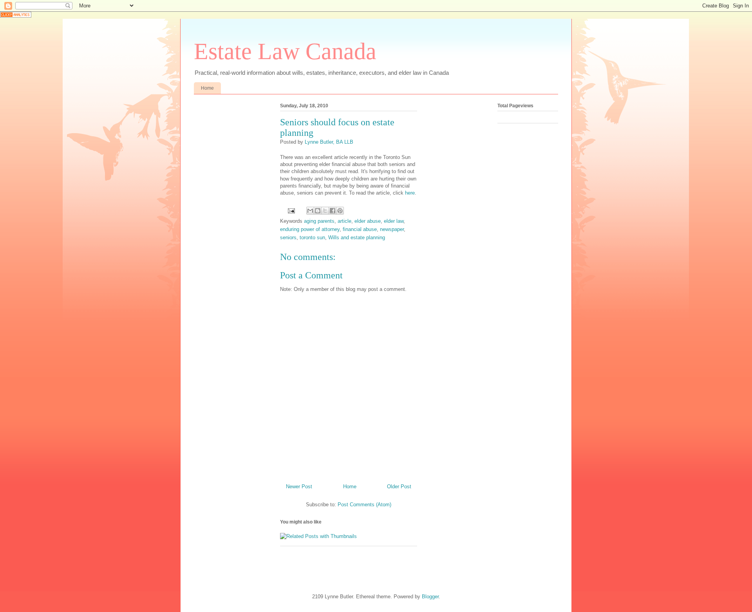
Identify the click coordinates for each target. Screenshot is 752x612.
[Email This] (310, 211)
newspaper (392, 229)
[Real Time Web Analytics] (15, 16)
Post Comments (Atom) (364, 504)
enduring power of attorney (310, 229)
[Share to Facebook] (332, 211)
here (410, 193)
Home (207, 88)
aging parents (319, 221)
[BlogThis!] (318, 211)
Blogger (430, 596)
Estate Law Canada (285, 51)
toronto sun (312, 237)
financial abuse (360, 229)
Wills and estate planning (356, 237)
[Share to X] (325, 211)
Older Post (399, 486)
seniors (288, 237)
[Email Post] (290, 210)
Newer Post (299, 486)
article (344, 221)
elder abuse (367, 221)
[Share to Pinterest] (340, 211)
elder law (393, 221)
